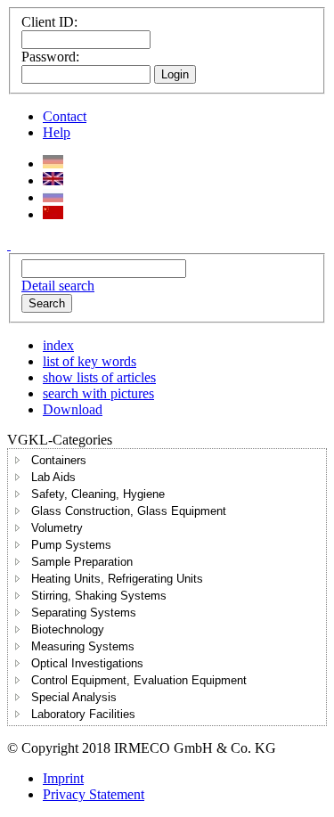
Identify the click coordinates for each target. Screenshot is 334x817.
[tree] (167, 587)
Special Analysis (74, 697)
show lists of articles (99, 377)
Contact (64, 116)
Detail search (57, 285)
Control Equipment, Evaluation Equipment (139, 680)
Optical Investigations (87, 663)
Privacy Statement (93, 794)
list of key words (89, 361)
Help (56, 132)
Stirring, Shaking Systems (99, 595)
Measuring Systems (82, 646)
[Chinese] (53, 214)
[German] (53, 163)
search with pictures (98, 393)
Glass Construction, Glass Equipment (128, 511)
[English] (53, 180)
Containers (58, 460)
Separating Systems (83, 612)
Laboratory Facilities (83, 714)
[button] (18, 460)
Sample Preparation (82, 561)
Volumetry (57, 528)
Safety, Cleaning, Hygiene (98, 494)
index (58, 345)
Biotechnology (67, 629)
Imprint (63, 778)
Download (72, 409)
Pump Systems (71, 544)
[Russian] (53, 197)
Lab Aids (53, 477)
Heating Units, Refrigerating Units (117, 578)
